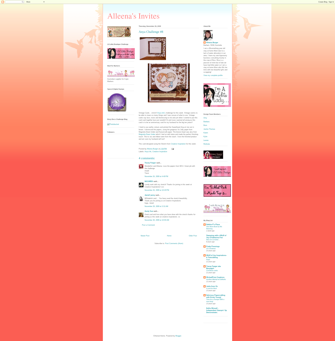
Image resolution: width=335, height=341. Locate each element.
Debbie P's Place (213, 224)
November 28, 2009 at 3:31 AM (156, 206)
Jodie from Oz (212, 286)
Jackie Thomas (209, 129)
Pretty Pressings (213, 246)
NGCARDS (149, 181)
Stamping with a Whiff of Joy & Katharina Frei (216, 236)
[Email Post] (172, 149)
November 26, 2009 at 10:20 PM (157, 190)
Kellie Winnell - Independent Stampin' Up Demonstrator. (216, 310)
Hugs (208, 259)
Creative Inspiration (178, 144)
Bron (205, 125)
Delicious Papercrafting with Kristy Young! (215, 296)
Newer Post (145, 236)
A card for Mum (211, 288)
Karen (205, 133)
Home (169, 236)
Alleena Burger (212, 43)
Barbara (206, 122)
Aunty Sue (149, 211)
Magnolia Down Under (147, 134)
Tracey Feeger (150, 163)
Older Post (193, 236)
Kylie (205, 136)
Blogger (178, 336)
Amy (205, 118)
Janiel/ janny (150, 195)
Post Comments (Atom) (174, 243)
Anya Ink (148, 152)
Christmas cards (212, 270)
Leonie (205, 140)
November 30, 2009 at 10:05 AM (157, 220)
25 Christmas (211, 249)
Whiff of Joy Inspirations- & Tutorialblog (216, 256)
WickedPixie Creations (215, 277)
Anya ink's (161, 113)
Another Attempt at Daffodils (216, 279)
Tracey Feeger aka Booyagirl (213, 267)
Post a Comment (148, 225)
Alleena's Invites (133, 15)
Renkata (206, 144)
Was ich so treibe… (213, 240)
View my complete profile (213, 75)
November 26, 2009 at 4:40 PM (156, 176)
